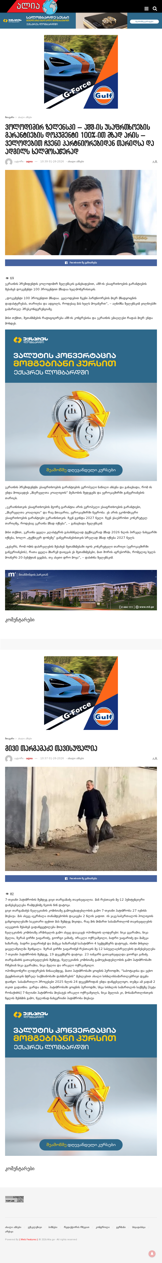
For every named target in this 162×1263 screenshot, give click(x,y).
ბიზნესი (53, 1227)
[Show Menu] (146, 8)
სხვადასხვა (139, 1227)
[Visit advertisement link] (81, 75)
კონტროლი (103, 1227)
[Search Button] (155, 8)
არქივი (9, 1231)
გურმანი (121, 1227)
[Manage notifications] (152, 1253)
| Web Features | (29, 1239)
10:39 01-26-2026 (52, 161)
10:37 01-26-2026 (52, 758)
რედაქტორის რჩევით (76, 1227)
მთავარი (9, 117)
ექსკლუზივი (35, 1227)
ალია (29, 161)
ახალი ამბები (25, 117)
